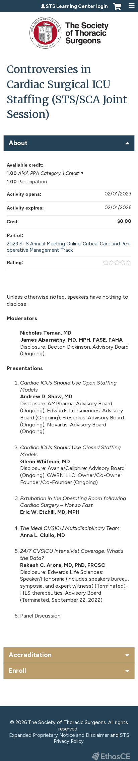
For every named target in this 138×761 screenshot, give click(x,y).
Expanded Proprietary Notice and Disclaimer (59, 735)
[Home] (69, 30)
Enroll (17, 671)
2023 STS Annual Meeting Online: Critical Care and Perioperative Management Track (68, 247)
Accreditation (30, 655)
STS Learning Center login (77, 6)
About (18, 143)
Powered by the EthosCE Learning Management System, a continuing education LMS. (111, 756)
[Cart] (117, 10)
